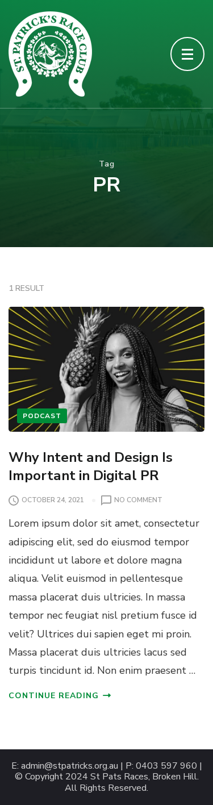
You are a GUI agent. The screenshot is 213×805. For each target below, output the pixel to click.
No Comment (138, 501)
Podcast (42, 415)
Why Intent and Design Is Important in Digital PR (91, 466)
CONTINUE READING (54, 695)
